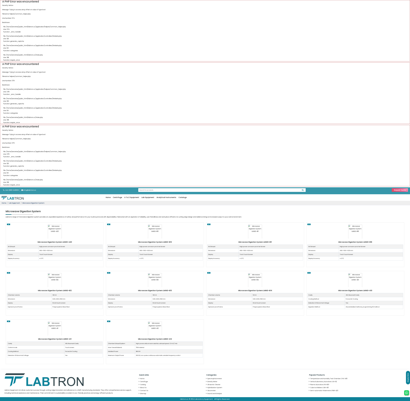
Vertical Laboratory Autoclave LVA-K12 (323, 381)
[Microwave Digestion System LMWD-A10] (355, 280)
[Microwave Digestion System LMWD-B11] (255, 231)
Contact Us (144, 390)
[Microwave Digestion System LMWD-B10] (155, 231)
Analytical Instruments (166, 197)
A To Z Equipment (131, 197)
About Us (143, 387)
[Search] (303, 190)
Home (108, 197)
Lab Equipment (147, 197)
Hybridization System (214, 387)
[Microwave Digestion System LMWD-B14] (255, 280)
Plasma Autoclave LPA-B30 (319, 384)
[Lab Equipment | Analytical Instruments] (12, 198)
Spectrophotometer (214, 379)
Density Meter (212, 381)
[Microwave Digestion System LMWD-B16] (355, 231)
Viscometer (211, 390)
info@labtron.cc (29, 190)
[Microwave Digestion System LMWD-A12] (155, 328)
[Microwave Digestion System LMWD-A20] (55, 231)
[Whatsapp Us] (406, 393)
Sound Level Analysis (214, 393)
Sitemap (143, 393)
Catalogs (183, 197)
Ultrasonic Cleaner (213, 384)
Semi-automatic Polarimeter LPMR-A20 (324, 390)
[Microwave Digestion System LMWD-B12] (55, 280)
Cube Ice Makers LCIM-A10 (319, 387)
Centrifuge (117, 197)
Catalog (143, 384)
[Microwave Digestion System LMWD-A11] (55, 328)
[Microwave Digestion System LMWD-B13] (155, 280)
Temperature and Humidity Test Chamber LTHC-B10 (328, 379)
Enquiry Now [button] (408, 377)
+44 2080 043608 (12, 190)
